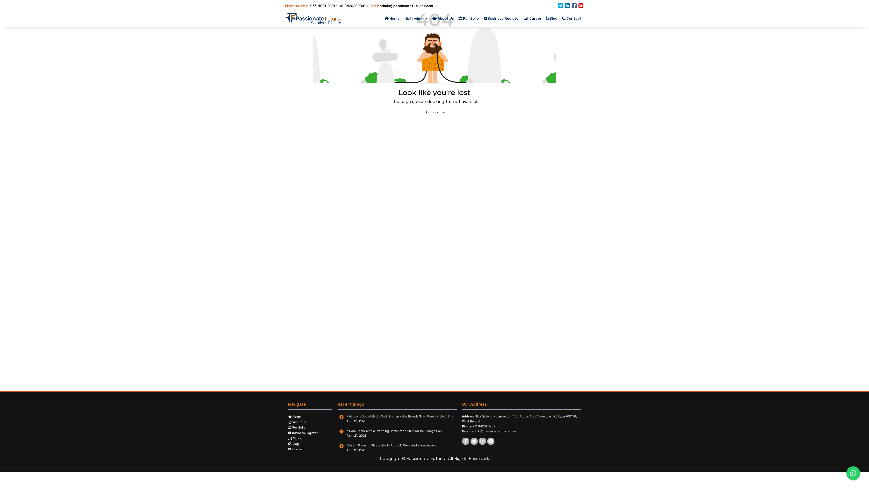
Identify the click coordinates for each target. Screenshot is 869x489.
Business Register (503, 18)
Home (395, 18)
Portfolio (471, 18)
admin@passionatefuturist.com (406, 6)
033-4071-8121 (322, 6)
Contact (574, 18)
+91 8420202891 (351, 6)
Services (417, 18)
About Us (446, 18)
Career (535, 18)
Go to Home (435, 112)
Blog (553, 18)
